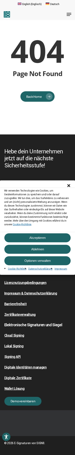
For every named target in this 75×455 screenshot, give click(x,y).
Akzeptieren (37, 237)
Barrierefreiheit (15, 304)
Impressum (61, 268)
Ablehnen (37, 249)
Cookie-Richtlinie (22, 224)
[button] (69, 185)
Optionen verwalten (37, 260)
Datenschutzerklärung (40, 268)
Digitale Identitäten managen (25, 367)
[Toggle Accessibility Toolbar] (6, 436)
